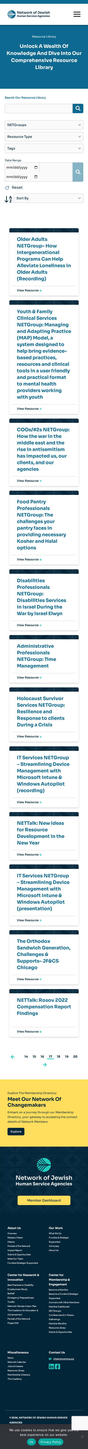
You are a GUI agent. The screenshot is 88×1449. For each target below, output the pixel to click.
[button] (12, 1056)
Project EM (13, 1323)
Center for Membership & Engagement (59, 1279)
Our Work (56, 1228)
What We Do (55, 1233)
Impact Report (15, 1250)
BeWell (11, 1293)
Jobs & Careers (15, 1366)
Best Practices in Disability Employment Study (21, 1287)
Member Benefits (57, 1323)
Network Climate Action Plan (22, 1306)
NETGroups (55, 1311)
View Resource (28, 290)
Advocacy (54, 1246)
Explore (16, 1131)
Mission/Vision (15, 1237)
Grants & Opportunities (19, 1254)
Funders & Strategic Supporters (59, 1239)
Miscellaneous (18, 1352)
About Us (14, 1228)
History (11, 1242)
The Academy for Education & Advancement (23, 1312)
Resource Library (57, 1327)
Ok (31, 1442)
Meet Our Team (15, 1258)
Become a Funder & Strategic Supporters (63, 1296)
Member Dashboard (44, 1200)
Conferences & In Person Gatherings (61, 1317)
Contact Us (57, 1352)
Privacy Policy (51, 1442)
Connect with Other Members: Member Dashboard (64, 1304)
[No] (82, 1436)
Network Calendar (17, 1362)
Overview (12, 1233)
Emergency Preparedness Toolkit (21, 1299)
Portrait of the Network (19, 1246)
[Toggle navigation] (76, 14)
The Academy (15, 1379)
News (10, 1358)
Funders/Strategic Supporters (23, 1263)
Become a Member (58, 1289)
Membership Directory (19, 1374)
